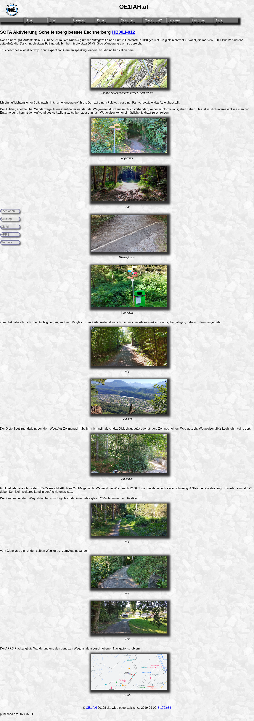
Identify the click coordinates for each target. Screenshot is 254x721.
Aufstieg (6, 218)
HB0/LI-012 (123, 32)
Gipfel (5, 226)
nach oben (8, 211)
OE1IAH (91, 707)
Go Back (6, 242)
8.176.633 (164, 707)
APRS (5, 234)
